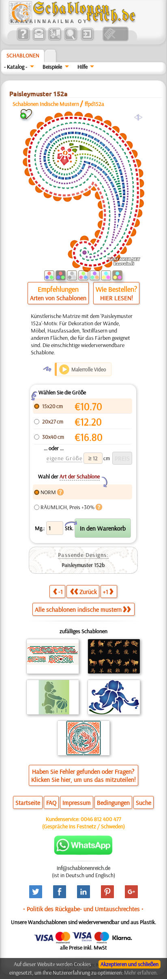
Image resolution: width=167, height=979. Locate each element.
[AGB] (54, 39)
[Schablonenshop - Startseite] (71, 22)
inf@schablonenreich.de (83, 868)
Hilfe (82, 66)
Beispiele (52, 66)
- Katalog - (15, 66)
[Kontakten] (39, 39)
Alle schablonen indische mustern (78, 609)
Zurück (88, 591)
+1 (105, 591)
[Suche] (70, 39)
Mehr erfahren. (141, 972)
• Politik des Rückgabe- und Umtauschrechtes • (83, 909)
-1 (60, 591)
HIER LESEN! (116, 298)
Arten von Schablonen (58, 298)
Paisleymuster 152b (83, 564)
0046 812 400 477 (101, 819)
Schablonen (22, 55)
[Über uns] (23, 39)
